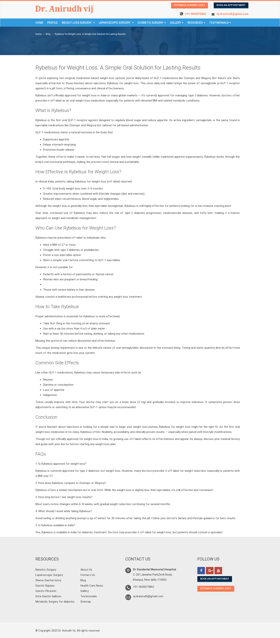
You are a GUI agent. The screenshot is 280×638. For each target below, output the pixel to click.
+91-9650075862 (195, 13)
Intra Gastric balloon (48, 596)
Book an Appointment (231, 5)
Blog (48, 34)
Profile (52, 22)
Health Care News (91, 585)
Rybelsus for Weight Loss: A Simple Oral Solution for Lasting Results (90, 34)
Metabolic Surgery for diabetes (54, 601)
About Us (86, 569)
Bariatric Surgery (45, 569)
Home (39, 22)
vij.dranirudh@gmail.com (232, 13)
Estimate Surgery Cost (189, 5)
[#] (201, 570)
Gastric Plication (45, 591)
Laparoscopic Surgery (115, 22)
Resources (195, 22)
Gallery (175, 22)
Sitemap (85, 601)
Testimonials (219, 22)
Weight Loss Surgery (77, 22)
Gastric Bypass (44, 585)
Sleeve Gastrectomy (48, 580)
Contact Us (87, 575)
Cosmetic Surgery (150, 22)
